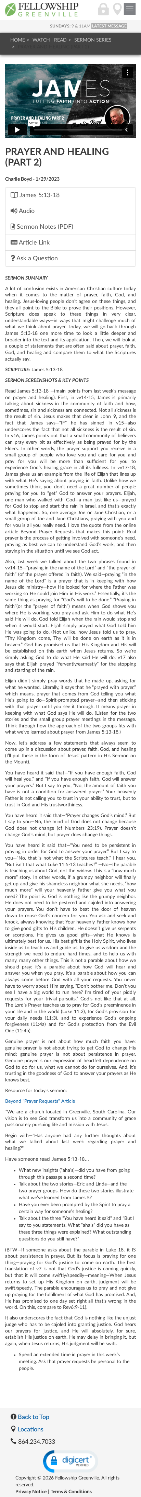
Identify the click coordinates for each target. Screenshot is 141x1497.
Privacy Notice (31, 1491)
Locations (29, 1430)
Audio (26, 211)
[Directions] (117, 13)
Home (17, 40)
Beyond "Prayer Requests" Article (40, 1101)
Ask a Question (36, 258)
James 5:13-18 (39, 195)
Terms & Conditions (71, 1491)
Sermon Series (93, 40)
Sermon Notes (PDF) (44, 227)
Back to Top (32, 1417)
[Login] (103, 13)
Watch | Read (50, 40)
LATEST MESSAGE (109, 26)
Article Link (33, 243)
